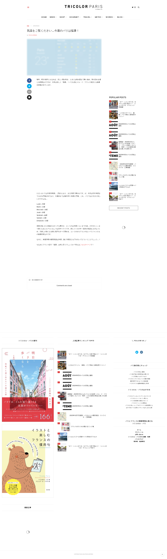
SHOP (62, 17)
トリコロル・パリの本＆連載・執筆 (139, 437)
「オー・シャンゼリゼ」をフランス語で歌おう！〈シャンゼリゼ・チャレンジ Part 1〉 (127, 196)
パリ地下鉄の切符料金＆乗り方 (139, 374)
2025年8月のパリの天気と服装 (127, 135)
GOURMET (74, 17)
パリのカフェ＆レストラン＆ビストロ (139, 396)
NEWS (52, 17)
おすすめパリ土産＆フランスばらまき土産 (139, 408)
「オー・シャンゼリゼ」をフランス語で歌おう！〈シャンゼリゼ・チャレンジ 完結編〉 (127, 104)
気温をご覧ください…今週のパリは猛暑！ (53, 31)
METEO (98, 17)
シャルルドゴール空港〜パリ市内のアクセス (127, 186)
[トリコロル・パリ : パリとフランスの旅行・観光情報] (83, 7)
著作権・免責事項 (139, 441)
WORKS (109, 17)
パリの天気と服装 (139, 372)
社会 (28, 25)
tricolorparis (33, 35)
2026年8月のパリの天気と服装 (127, 125)
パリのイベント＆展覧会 (139, 403)
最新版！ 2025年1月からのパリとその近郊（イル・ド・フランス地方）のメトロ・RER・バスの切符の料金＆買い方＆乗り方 (127, 145)
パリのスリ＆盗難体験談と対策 (139, 383)
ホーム (139, 430)
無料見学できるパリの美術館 (139, 381)
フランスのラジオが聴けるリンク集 (127, 176)
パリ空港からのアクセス (139, 376)
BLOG (120, 17)
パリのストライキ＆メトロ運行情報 (139, 379)
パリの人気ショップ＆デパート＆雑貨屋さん (139, 405)
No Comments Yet (37, 280)
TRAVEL (86, 17)
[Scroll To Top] (162, 554)
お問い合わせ (139, 434)
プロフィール (139, 432)
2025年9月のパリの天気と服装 (127, 155)
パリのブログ (139, 439)
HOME (44, 17)
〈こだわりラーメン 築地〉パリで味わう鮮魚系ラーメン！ (127, 114)
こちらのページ (85, 245)
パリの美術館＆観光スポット (139, 401)
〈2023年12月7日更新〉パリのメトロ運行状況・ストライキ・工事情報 (127, 166)
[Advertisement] (69, 105)
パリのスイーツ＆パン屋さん (139, 398)
